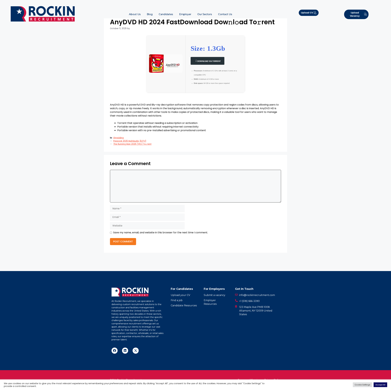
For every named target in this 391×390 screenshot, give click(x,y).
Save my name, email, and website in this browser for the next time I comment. (160, 232)
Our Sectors (204, 14)
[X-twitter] (136, 351)
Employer (185, 14)
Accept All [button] (380, 384)
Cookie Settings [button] (362, 384)
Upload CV (307, 12)
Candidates (166, 14)
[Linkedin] (125, 351)
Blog (150, 14)
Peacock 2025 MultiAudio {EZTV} (129, 141)
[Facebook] (114, 351)
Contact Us (225, 14)
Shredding (118, 137)
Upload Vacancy (355, 14)
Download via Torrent (209, 61)
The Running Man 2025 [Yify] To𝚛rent (132, 144)
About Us (135, 14)
